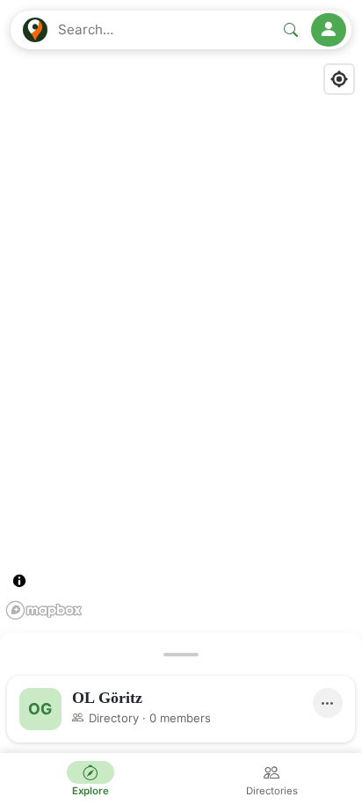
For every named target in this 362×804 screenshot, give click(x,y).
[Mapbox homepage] (44, 610)
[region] (181, 402)
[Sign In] (328, 30)
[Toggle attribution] (19, 580)
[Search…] (291, 30)
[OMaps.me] (35, 30)
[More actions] (328, 703)
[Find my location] (339, 79)
